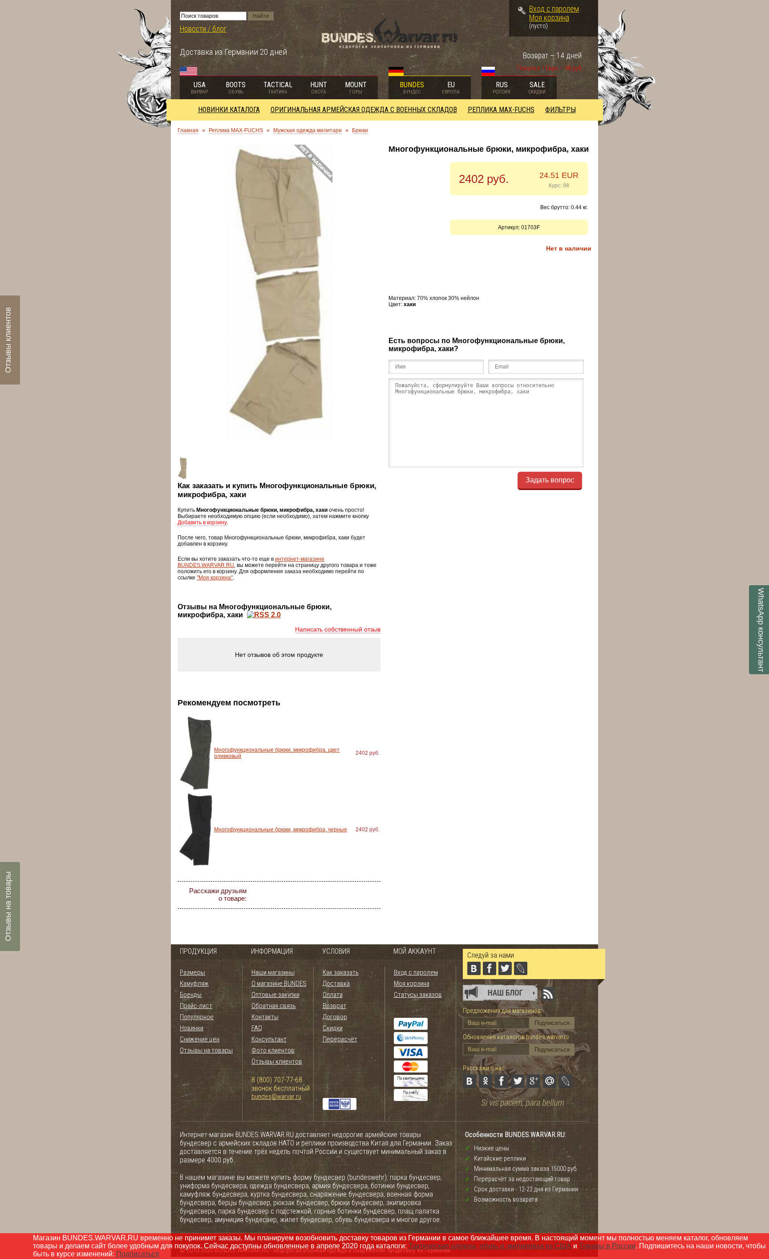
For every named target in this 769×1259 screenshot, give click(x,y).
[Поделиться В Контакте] (275, 895)
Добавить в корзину (202, 522)
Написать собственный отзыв (337, 629)
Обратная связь (273, 1006)
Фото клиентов (273, 1050)
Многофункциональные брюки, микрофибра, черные (280, 829)
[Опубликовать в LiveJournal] (371, 895)
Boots (236, 88)
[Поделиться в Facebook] (307, 895)
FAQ (256, 1028)
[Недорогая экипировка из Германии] (389, 46)
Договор (335, 1017)
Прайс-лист (196, 1006)
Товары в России (607, 1246)
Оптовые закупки (275, 995)
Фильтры (560, 109)
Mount (356, 88)
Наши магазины (273, 972)
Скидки (333, 1028)
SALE (537, 88)
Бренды (191, 995)
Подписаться (137, 1254)
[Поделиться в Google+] (339, 895)
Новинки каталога (229, 109)
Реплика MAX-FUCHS (501, 109)
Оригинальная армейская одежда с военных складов (364, 109)
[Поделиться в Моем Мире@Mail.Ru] (355, 895)
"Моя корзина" (215, 578)
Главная (188, 130)
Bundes (412, 88)
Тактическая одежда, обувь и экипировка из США (490, 1246)
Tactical (277, 88)
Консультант (269, 1039)
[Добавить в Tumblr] (315, 911)
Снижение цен (199, 1039)
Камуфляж (194, 984)
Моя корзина (549, 17)
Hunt (318, 88)
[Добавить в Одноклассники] (291, 895)
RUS (501, 88)
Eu (451, 88)
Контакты (265, 1017)
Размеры (192, 972)
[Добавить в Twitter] (323, 895)
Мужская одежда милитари (307, 130)
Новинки (191, 1028)
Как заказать (341, 972)
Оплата (333, 995)
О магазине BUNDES (279, 984)
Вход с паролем (554, 8)
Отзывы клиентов (276, 1061)
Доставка (336, 984)
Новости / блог (203, 28)
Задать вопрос (550, 480)
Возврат (334, 1006)
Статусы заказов (418, 995)
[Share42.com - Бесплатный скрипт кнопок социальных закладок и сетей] (331, 911)
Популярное (197, 1017)
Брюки (360, 130)
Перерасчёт (340, 1039)
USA (199, 88)
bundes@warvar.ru (276, 1097)
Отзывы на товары (206, 1050)
